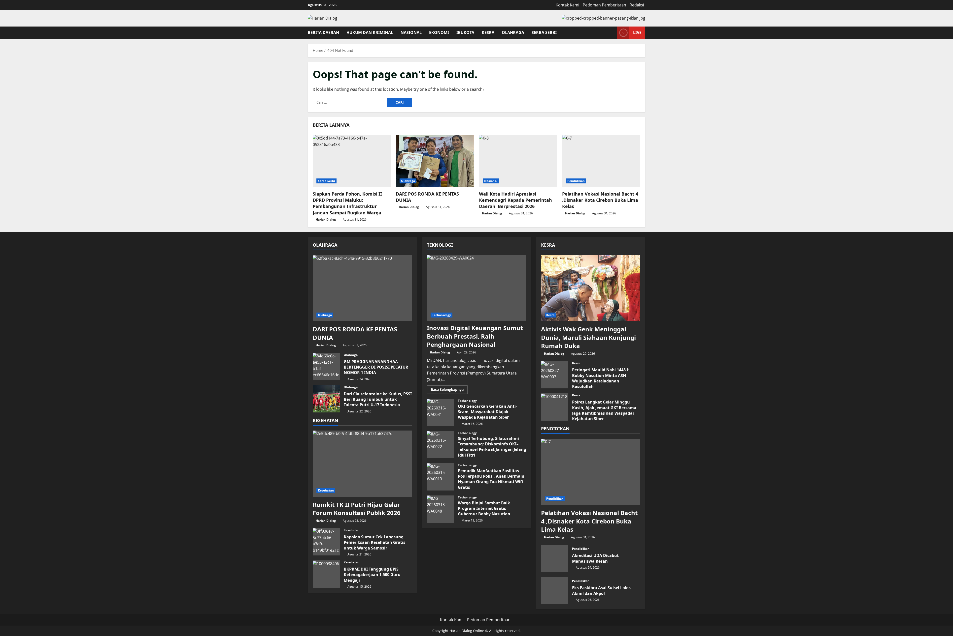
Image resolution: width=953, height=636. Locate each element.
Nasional (411, 32)
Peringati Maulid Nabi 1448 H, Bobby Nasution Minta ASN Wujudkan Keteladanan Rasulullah (554, 374)
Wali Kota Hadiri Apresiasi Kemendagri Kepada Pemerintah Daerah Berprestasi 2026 (515, 200)
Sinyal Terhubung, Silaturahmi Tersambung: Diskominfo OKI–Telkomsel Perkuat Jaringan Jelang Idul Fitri (440, 444)
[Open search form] (612, 33)
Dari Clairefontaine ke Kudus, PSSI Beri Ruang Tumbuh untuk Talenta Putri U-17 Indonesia (326, 398)
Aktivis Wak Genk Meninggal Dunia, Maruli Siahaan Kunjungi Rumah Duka (588, 337)
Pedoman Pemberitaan (604, 5)
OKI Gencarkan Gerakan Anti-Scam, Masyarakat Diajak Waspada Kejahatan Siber (440, 412)
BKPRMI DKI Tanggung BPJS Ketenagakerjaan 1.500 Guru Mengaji (326, 574)
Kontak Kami (567, 5)
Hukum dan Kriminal (369, 32)
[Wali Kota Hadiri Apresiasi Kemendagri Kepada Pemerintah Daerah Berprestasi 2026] (518, 161)
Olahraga (513, 32)
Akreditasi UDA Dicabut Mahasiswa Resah (554, 558)
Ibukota (465, 32)
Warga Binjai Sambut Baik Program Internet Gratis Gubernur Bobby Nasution (440, 509)
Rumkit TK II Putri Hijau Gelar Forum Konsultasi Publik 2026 (357, 508)
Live (637, 32)
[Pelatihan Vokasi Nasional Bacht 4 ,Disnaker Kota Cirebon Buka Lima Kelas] (601, 161)
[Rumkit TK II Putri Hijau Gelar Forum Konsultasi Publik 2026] (362, 464)
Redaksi (637, 5)
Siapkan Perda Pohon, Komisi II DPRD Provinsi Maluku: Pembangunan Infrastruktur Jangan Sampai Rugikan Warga (347, 203)
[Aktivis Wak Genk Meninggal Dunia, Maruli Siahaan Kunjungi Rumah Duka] (590, 288)
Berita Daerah (323, 32)
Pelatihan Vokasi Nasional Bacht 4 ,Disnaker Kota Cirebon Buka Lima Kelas (600, 200)
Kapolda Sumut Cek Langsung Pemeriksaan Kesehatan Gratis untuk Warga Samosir (326, 541)
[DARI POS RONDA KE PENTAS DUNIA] (435, 161)
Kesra (488, 32)
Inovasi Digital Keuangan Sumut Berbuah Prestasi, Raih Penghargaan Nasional (475, 336)
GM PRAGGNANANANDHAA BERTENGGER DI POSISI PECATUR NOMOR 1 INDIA (326, 366)
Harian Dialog (326, 219)
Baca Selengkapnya (449, 390)
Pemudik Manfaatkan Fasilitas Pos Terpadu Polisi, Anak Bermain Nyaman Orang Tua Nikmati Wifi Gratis (440, 477)
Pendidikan (576, 181)
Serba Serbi (544, 32)
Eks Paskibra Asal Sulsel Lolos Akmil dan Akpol (554, 590)
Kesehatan (326, 490)
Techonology (441, 315)
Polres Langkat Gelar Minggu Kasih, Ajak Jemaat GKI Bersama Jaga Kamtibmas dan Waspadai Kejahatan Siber (554, 407)
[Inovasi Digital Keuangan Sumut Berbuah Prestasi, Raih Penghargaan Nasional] (476, 288)
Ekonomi (439, 32)
